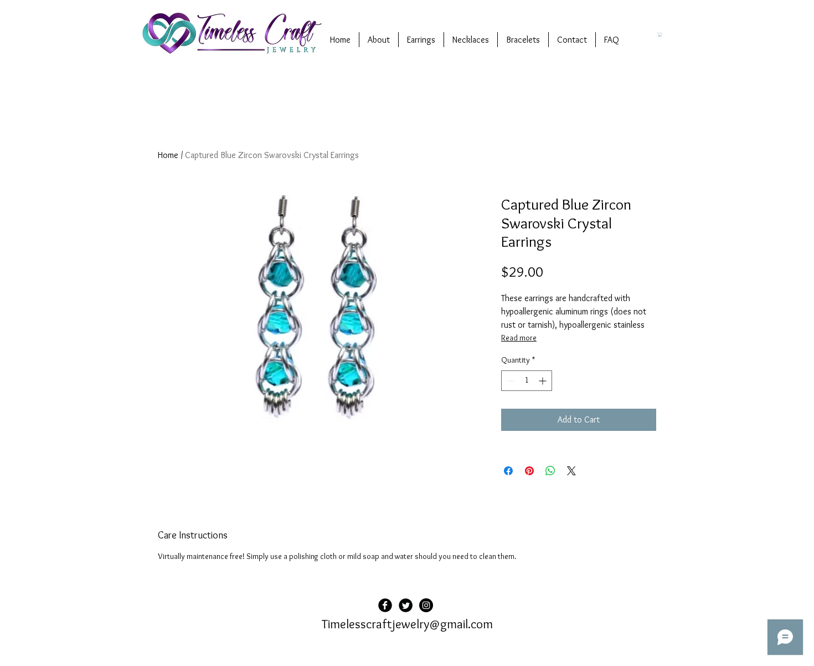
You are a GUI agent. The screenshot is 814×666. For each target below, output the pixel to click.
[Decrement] (510, 380)
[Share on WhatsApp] (550, 470)
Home (168, 155)
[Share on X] (571, 470)
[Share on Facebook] (508, 470)
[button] (660, 34)
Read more (519, 338)
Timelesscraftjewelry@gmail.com (407, 624)
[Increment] (543, 380)
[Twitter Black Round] (406, 605)
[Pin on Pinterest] (529, 470)
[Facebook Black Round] (385, 605)
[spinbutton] (527, 380)
